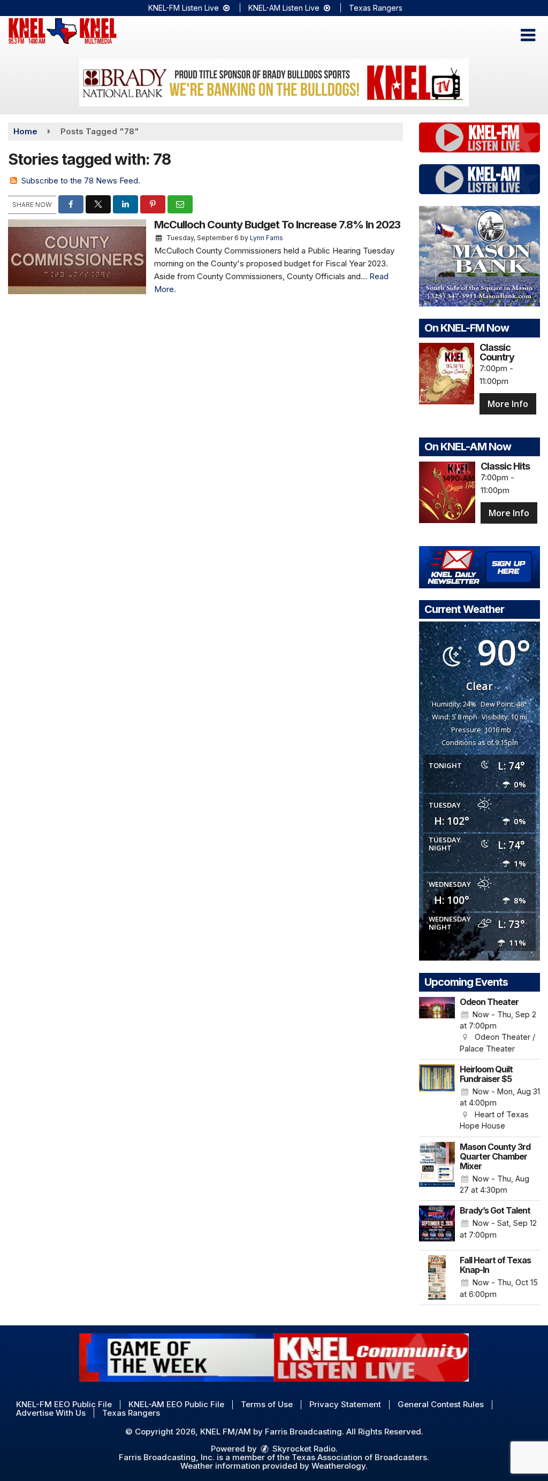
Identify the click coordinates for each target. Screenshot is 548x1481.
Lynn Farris (266, 238)
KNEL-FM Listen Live (184, 7)
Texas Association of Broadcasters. (360, 1457)
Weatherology (338, 1466)
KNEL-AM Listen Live (285, 7)
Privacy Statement (345, 1404)
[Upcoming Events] (437, 1026)
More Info (508, 404)
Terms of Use (267, 1404)
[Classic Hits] (447, 492)
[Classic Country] (446, 373)
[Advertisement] (274, 82)
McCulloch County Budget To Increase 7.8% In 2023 (277, 224)
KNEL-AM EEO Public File (176, 1404)
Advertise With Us (51, 1413)
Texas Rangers (375, 7)
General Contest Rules (441, 1404)
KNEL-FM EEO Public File (64, 1404)
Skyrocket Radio (303, 1449)
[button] (528, 35)
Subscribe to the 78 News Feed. (80, 180)
